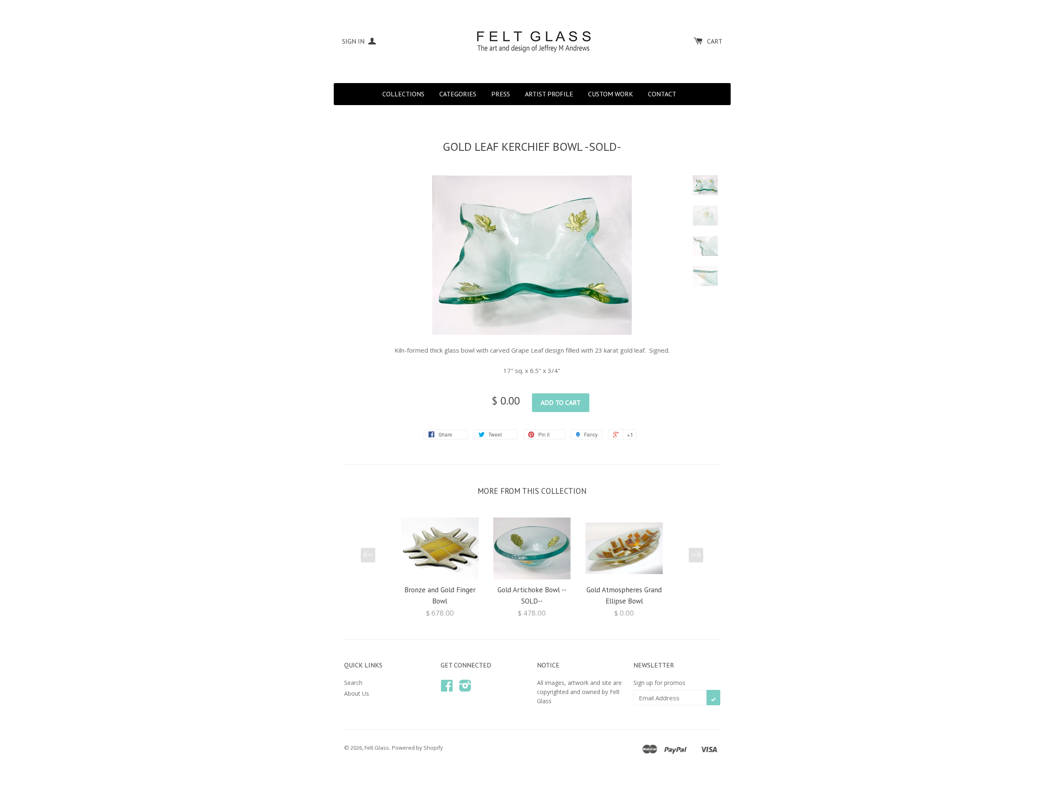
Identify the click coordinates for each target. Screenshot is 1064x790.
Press (500, 94)
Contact (662, 94)
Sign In (354, 41)
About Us (356, 693)
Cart (714, 41)
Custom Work (610, 94)
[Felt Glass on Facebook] (447, 688)
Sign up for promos (659, 683)
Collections (403, 94)
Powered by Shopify (417, 747)
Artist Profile (549, 94)
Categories (457, 94)
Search (353, 683)
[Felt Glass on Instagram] (465, 688)
